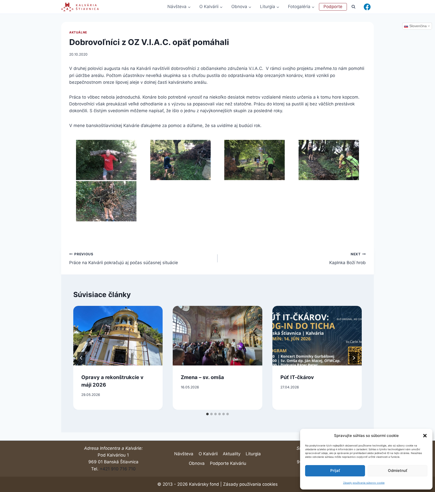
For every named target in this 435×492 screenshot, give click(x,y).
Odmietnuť (397, 470)
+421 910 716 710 (118, 468)
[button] (424, 435)
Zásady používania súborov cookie (364, 482)
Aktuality (231, 453)
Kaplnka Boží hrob (347, 258)
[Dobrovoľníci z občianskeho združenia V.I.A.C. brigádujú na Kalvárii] (106, 160)
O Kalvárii (208, 453)
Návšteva (183, 453)
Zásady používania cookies (250, 484)
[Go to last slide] (81, 358)
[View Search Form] (353, 7)
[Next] (354, 358)
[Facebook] (367, 7)
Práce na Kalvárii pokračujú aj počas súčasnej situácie (123, 258)
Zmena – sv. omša (202, 377)
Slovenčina (418, 26)
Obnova (197, 463)
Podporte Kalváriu (228, 463)
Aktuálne (78, 32)
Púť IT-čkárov (297, 377)
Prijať (335, 470)
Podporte (332, 6)
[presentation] (118, 335)
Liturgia (253, 453)
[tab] (207, 414)
